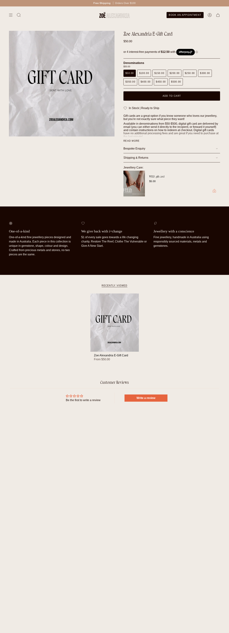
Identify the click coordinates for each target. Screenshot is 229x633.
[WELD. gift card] (134, 183)
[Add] (214, 191)
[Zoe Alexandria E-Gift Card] (114, 322)
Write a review (146, 397)
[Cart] (218, 15)
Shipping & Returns (135, 157)
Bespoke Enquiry (134, 148)
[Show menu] (10, 15)
